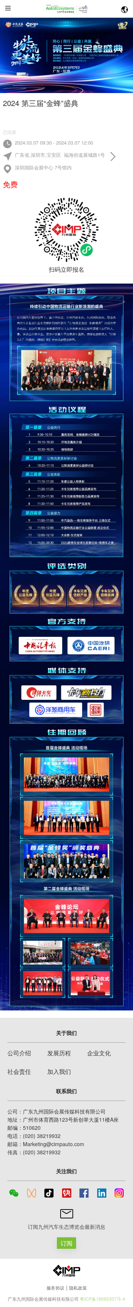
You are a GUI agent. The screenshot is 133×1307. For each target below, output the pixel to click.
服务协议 (55, 1287)
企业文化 (99, 1053)
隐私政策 (78, 1287)
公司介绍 (19, 1053)
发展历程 (59, 1053)
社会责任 (19, 1071)
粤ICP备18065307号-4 (102, 1299)
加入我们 (59, 1071)
